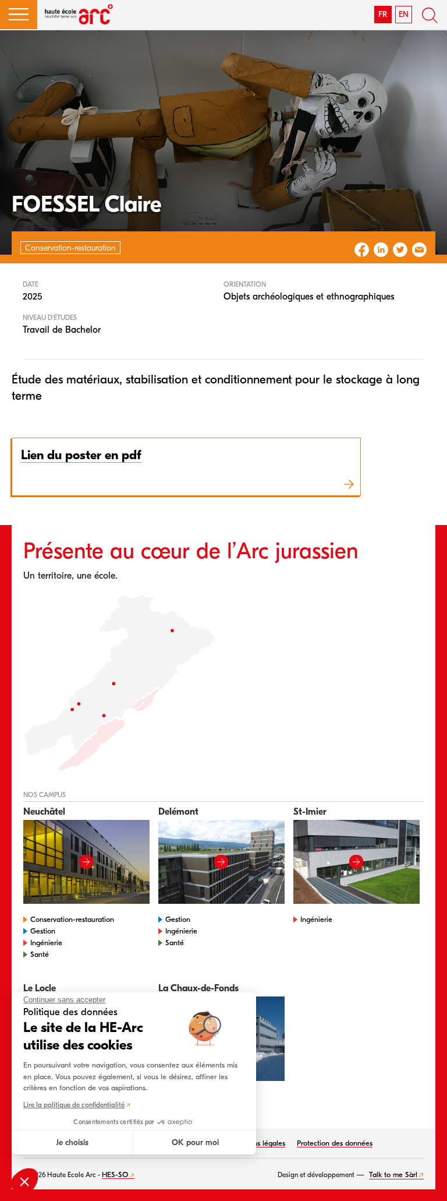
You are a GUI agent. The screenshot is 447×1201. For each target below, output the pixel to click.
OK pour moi (195, 1142)
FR (382, 14)
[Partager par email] (419, 249)
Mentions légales (257, 1143)
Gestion (42, 931)
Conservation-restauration (72, 919)
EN (404, 14)
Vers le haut (424, 1178)
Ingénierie (46, 942)
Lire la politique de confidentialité (74, 1105)
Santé (39, 954)
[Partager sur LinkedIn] (381, 249)
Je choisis (72, 1142)
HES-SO (115, 1174)
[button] (18, 14)
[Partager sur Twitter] (400, 249)
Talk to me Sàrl (393, 1174)
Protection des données (334, 1143)
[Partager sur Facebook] (361, 249)
